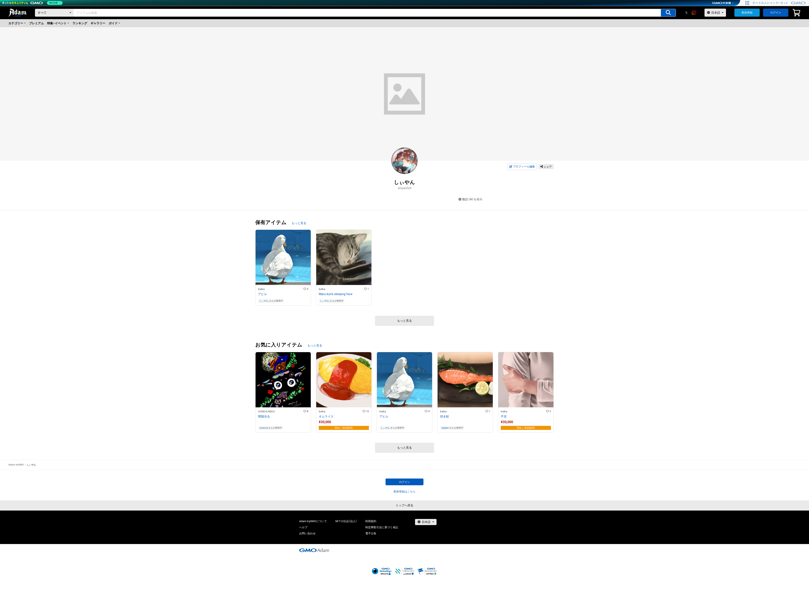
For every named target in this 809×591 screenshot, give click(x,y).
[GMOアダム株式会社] (314, 550)
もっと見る (299, 223)
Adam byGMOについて (313, 521)
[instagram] (694, 13)
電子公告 (370, 533)
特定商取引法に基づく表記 (381, 527)
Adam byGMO (16, 464)
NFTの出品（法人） (346, 521)
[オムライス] (343, 392)
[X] (686, 13)
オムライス (326, 416)
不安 (504, 416)
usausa (263, 428)
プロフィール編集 (524, 166)
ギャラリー (98, 23)
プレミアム (36, 23)
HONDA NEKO (266, 411)
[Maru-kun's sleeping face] (343, 267)
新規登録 (747, 12)
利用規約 (370, 521)
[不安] (525, 392)
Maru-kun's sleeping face (335, 294)
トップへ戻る (404, 505)
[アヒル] (283, 267)
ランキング (79, 23)
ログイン (775, 12)
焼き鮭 (444, 416)
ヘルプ (303, 527)
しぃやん (264, 301)
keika (261, 289)
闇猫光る (264, 416)
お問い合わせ (307, 533)
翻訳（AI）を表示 (472, 199)
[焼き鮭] (465, 392)
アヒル (262, 294)
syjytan (445, 428)
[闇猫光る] (283, 392)
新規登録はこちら (404, 491)
